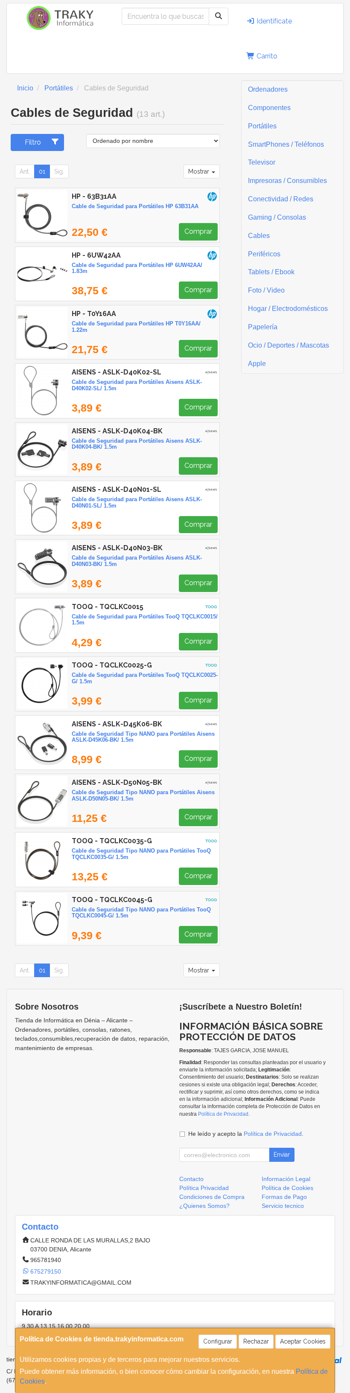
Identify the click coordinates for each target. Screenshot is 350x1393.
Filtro (33, 142)
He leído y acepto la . (245, 1133)
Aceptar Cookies (303, 1341)
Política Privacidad (204, 1187)
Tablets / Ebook (271, 272)
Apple (257, 363)
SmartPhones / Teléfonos (286, 144)
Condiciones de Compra (212, 1196)
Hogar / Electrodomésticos (288, 308)
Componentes (269, 107)
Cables (259, 235)
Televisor (261, 162)
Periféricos (264, 254)
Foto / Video (266, 290)
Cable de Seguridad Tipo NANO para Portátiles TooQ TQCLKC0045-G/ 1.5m (141, 912)
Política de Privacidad (223, 1114)
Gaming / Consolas (277, 217)
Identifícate (273, 21)
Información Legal (286, 1178)
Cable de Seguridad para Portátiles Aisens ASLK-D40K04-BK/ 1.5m (137, 444)
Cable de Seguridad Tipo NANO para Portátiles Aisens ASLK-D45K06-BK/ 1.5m (143, 737)
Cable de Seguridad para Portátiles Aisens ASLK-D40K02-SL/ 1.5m (137, 385)
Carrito (266, 56)
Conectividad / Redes (280, 199)
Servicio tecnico (283, 1205)
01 (42, 171)
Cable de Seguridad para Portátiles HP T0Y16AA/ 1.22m (136, 326)
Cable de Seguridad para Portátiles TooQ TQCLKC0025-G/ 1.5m (145, 678)
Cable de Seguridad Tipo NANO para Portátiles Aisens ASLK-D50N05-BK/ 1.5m (143, 795)
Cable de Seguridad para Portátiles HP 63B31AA (135, 206)
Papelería (262, 327)
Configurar (217, 1341)
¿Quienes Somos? (204, 1205)
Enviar (282, 1154)
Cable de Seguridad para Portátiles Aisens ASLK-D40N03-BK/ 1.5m (137, 560)
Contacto (191, 1178)
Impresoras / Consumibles (287, 180)
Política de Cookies (287, 1187)
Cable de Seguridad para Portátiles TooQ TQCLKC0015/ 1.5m (145, 619)
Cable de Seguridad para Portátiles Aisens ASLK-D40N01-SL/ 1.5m (137, 502)
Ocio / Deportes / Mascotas (288, 345)
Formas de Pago (284, 1196)
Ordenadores (268, 89)
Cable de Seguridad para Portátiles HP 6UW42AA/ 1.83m (137, 268)
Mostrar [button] (199, 171)
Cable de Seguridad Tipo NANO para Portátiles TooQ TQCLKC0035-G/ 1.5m (141, 853)
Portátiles (262, 126)
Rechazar (256, 1341)
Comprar (198, 231)
